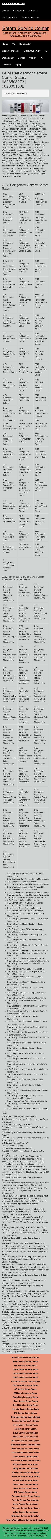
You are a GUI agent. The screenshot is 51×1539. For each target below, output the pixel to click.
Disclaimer (15, 1527)
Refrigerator (25, 43)
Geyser (21, 57)
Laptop (18, 64)
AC (13, 43)
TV (45, 50)
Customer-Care (9, 17)
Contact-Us (18, 10)
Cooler (32, 57)
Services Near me (30, 17)
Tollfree (5, 10)
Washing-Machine (10, 50)
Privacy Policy (26, 1527)
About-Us (33, 10)
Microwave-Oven (32, 50)
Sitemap (5, 1527)
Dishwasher (8, 57)
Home (5, 43)
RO (41, 57)
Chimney (6, 64)
